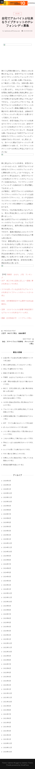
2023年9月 (7, 606)
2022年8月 (7, 660)
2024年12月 (7, 543)
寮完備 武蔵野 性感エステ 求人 (13, 465)
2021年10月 (7, 702)
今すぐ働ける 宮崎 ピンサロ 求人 (14, 454)
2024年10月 (7, 552)
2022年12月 (7, 643)
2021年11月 (7, 698)
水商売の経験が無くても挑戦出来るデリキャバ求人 (18, 417)
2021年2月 (7, 735)
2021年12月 (7, 693)
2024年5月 (7, 572)
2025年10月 (7, 502)
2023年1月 (7, 639)
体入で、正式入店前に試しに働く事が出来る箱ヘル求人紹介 (18, 389)
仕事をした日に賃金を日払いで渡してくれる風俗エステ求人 (18, 459)
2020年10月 (7, 752)
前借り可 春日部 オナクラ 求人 (13, 373)
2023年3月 (7, 631)
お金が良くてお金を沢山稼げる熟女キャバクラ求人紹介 (18, 359)
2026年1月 (7, 489)
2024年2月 (7, 585)
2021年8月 (7, 710)
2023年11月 (7, 597)
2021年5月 (7, 723)
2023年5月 (7, 623)
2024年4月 (7, 577)
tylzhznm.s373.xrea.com (12, 31)
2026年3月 (7, 481)
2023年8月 (7, 610)
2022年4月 (7, 677)
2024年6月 (7, 568)
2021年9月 (7, 706)
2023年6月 (7, 618)
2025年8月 (7, 510)
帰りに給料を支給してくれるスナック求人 (17, 365)
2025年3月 (7, 531)
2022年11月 (7, 647)
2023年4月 (7, 627)
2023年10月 (7, 602)
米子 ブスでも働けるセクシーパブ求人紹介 (18, 423)
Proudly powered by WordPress (17, 765)
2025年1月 (7, 539)
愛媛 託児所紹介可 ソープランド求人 (16, 318)
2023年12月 (7, 593)
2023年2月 (7, 635)
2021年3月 (7, 731)
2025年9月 (7, 506)
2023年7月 (7, 614)
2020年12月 (7, 743)
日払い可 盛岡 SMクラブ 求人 (13, 369)
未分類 (17, 14)
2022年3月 (7, 681)
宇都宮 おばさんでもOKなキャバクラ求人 (17, 377)
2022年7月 (7, 664)
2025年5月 (7, 522)
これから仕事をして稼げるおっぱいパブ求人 (18, 438)
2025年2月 (7, 535)
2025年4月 (7, 527)
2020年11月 (7, 748)
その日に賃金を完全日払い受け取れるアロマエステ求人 (18, 403)
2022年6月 (7, 668)
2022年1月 (7, 689)
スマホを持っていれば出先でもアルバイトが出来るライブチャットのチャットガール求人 (17, 292)
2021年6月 (7, 718)
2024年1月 (7, 589)
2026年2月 (7, 485)
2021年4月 (7, 727)
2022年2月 (7, 685)
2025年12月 (7, 493)
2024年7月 (7, 564)
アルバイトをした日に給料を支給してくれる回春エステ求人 (18, 410)
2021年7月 (7, 714)
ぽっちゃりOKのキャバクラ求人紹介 (15, 427)
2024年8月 (7, 560)
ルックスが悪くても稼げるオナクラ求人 (16, 450)
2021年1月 (7, 739)
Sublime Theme (27, 763)
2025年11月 (7, 497)
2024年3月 (7, 581)
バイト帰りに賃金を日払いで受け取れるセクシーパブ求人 (18, 432)
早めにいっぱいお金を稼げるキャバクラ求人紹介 (18, 444)
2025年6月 (7, 518)
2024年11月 (7, 547)
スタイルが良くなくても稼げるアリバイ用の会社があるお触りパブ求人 (18, 396)
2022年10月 (7, 652)
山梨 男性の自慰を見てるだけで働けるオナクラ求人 (18, 382)
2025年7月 (7, 514)
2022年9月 (7, 656)
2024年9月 (7, 556)
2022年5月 (7, 673)
